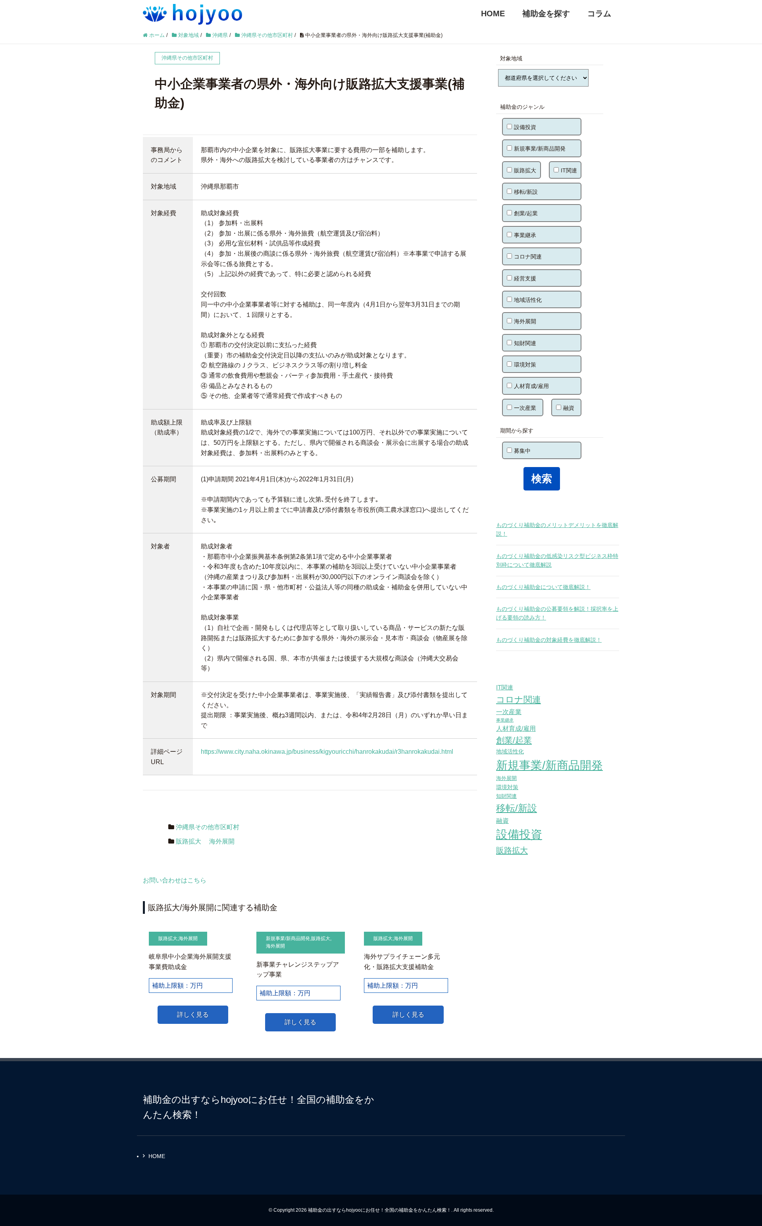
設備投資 (525, 127)
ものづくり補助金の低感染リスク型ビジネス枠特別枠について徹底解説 (557, 560)
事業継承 (525, 235)
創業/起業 (526, 213)
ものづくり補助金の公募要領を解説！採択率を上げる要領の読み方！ (557, 613)
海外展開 (222, 841)
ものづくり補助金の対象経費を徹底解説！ (549, 640)
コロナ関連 (528, 256)
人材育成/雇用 (531, 386)
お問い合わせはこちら (174, 880)
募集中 (522, 451)
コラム (599, 13)
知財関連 (525, 343)
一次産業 (525, 408)
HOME (493, 13)
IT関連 (569, 170)
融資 (568, 408)
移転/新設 (526, 192)
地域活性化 (528, 300)
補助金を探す (546, 13)
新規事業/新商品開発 (288, 938)
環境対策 (525, 364)
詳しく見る (193, 1014)
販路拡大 (188, 841)
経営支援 (525, 278)
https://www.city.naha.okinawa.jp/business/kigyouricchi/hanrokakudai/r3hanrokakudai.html (327, 751)
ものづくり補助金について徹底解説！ (543, 587)
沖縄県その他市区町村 (207, 827)
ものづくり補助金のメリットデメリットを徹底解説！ (557, 529)
